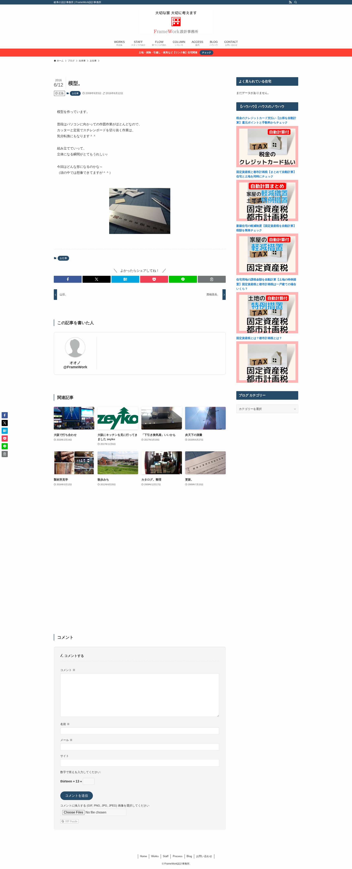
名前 (65, 724)
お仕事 (75, 93)
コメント (67, 670)
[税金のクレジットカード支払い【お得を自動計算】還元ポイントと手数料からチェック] (267, 166)
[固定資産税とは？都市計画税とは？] (267, 381)
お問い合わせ (204, 856)
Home (143, 856)
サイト (64, 756)
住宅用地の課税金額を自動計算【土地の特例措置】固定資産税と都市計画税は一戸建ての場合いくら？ (266, 284)
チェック (206, 52)
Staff (165, 856)
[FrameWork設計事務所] (176, 21)
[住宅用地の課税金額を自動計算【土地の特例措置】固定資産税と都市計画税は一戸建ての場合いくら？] (267, 332)
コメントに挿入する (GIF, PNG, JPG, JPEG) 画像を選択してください (104, 805)
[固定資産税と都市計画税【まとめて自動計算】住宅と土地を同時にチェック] (267, 220)
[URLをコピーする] (212, 279)
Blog (189, 856)
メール (66, 740)
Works (155, 856)
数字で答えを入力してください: (80, 772)
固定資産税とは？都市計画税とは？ (259, 338)
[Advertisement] (140, 562)
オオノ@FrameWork (75, 365)
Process (178, 856)
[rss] (290, 2)
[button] (68, 279)
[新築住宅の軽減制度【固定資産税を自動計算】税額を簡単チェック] (267, 274)
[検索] (295, 2)
